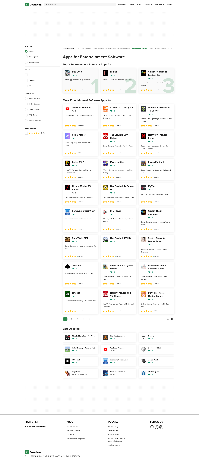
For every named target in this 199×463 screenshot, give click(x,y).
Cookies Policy (113, 435)
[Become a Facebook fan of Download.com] (152, 427)
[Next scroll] (171, 48)
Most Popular (33, 57)
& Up (43, 133)
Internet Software (160, 48)
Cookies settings (114, 445)
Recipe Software (34, 104)
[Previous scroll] (78, 48)
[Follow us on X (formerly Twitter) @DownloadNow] (156, 427)
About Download (73, 427)
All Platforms (68, 48)
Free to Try (32, 80)
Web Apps (158, 4)
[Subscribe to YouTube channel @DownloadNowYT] (161, 427)
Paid (30, 86)
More (169, 5)
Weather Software (35, 121)
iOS (138, 4)
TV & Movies (33, 115)
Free (30, 75)
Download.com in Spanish (76, 439)
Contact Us (71, 435)
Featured (32, 51)
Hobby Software (34, 98)
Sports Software (34, 109)
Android (147, 4)
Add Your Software (73, 431)
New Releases (34, 62)
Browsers (88, 48)
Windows (121, 4)
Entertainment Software (139, 48)
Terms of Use (113, 431)
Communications (98, 48)
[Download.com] (33, 4)
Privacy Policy (113, 427)
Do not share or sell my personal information (116, 439)
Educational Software (123, 48)
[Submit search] (46, 4)
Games (151, 48)
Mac (131, 4)
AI (83, 48)
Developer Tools (110, 48)
